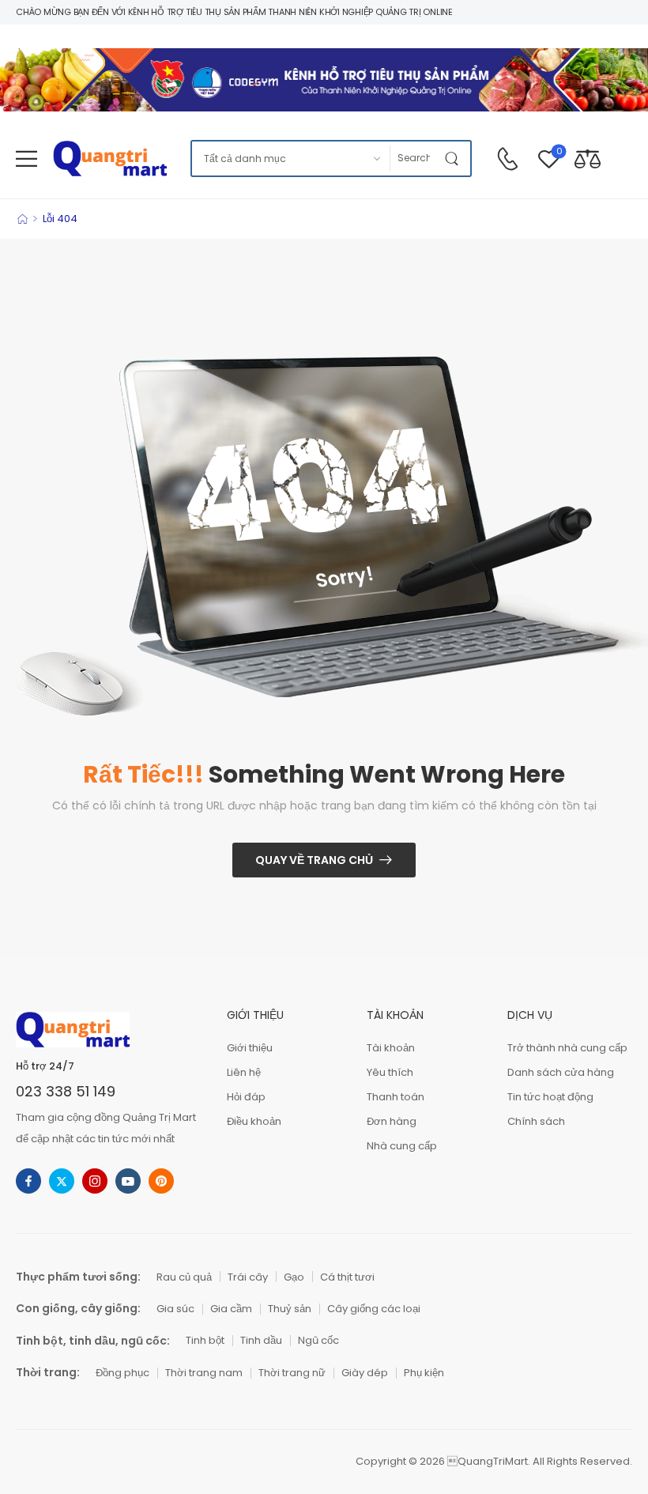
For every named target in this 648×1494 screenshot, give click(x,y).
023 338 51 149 (65, 1091)
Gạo (294, 1277)
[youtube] (128, 1181)
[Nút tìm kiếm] (454, 158)
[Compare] (588, 158)
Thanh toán (395, 1096)
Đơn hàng (391, 1121)
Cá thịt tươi (347, 1277)
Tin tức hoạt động (550, 1096)
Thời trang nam (204, 1372)
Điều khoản (254, 1121)
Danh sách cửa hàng (560, 1072)
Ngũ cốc (318, 1340)
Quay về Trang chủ (314, 860)
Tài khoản (391, 1047)
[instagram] (94, 1181)
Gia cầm (231, 1308)
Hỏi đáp (246, 1096)
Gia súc (175, 1308)
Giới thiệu (250, 1047)
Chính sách (536, 1121)
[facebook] (28, 1181)
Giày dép (364, 1372)
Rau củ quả (184, 1277)
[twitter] (61, 1181)
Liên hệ (244, 1072)
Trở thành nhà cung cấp (567, 1047)
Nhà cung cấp (402, 1145)
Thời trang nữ (292, 1372)
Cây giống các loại (373, 1308)
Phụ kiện (424, 1372)
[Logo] (110, 158)
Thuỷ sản (289, 1308)
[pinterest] (161, 1181)
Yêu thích (390, 1072)
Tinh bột (205, 1340)
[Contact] (507, 159)
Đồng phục (122, 1372)
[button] (26, 158)
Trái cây (248, 1277)
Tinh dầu (261, 1340)
